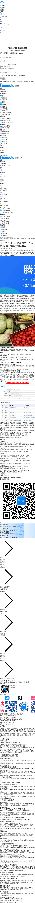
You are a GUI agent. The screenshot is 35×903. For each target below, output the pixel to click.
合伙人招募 (3, 631)
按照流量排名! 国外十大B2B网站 (8, 470)
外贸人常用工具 (6, 115)
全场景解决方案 (6, 211)
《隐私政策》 (13, 76)
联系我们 (4, 229)
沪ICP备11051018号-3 (11, 715)
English (2, 147)
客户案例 (2, 610)
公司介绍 (2, 653)
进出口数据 (19, 719)
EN (21, 157)
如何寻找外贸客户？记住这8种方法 (9, 457)
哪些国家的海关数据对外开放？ (8, 467)
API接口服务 (5, 109)
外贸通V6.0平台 (5, 165)
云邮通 (3, 103)
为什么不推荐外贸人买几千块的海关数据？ (11, 443)
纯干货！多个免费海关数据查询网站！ (10, 450)
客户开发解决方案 (6, 209)
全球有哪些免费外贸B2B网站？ (8, 468)
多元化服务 (3, 191)
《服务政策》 (21, 76)
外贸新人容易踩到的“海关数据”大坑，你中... (16, 434)
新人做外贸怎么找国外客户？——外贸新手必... (12, 446)
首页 (1, 239)
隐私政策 (2, 683)
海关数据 (13, 719)
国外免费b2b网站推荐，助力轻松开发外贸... (11, 472)
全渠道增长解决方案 (7, 212)
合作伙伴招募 (5, 222)
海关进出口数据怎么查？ (6, 458)
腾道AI (3, 95)
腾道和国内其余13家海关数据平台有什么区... (12, 463)
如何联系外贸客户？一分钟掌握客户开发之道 (12, 460)
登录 (1, 155)
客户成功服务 (5, 218)
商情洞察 (4, 97)
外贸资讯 (6, 239)
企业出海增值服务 (6, 113)
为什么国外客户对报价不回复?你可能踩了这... (17, 435)
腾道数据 (8, 719)
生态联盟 (2, 633)
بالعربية (2, 150)
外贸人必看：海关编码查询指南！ (9, 455)
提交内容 (2, 77)
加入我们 (4, 233)
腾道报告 (4, 111)
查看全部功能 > (4, 189)
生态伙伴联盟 (5, 224)
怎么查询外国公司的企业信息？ (8, 451)
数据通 (3, 101)
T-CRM (4, 105)
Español (2, 152)
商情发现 (4, 99)
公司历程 (4, 227)
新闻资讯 (4, 231)
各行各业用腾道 (6, 216)
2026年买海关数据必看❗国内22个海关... (11, 444)
